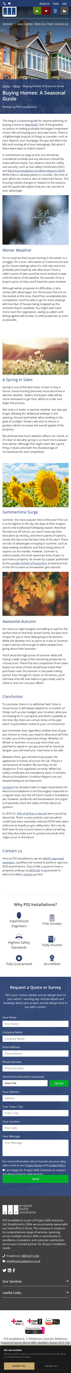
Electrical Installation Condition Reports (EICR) (36, 171)
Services (7, 24)
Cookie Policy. (57, 1165)
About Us (44, 3)
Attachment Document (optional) (23, 1077)
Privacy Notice (33, 1165)
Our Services (12, 1281)
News (56, 3)
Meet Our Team (44, 24)
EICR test (34, 870)
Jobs (64, 3)
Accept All (19, 1366)
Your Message (11, 1136)
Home (6, 86)
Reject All (51, 1366)
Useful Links (11, 1293)
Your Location (11, 1121)
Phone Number (12, 1062)
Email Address (11, 1047)
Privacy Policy (14, 1357)
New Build (31, 124)
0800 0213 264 (30, 1256)
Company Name (12, 1032)
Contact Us (62, 24)
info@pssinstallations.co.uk (23, 1261)
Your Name (9, 1017)
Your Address (10, 1092)
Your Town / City (12, 1107)
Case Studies (25, 24)
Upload (58, 1083)
